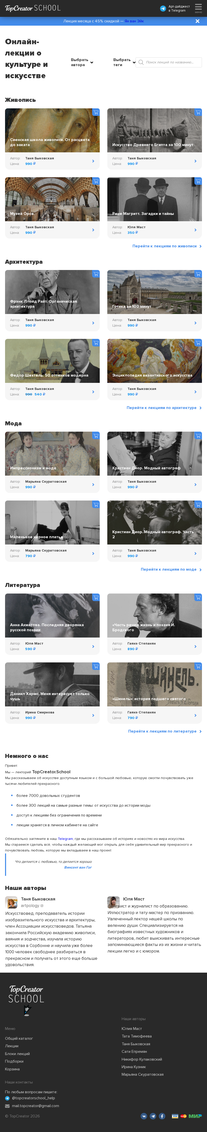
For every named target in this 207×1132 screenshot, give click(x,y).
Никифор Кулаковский (142, 1059)
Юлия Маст (132, 1028)
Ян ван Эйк (134, 21)
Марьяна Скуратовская (143, 1074)
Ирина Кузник (134, 1066)
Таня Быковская (136, 1044)
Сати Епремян (134, 1051)
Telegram (178, 11)
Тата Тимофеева (137, 1036)
